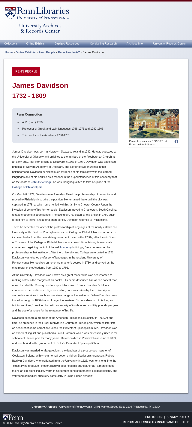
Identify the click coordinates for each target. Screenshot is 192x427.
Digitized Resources (67, 43)
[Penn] (153, 123)
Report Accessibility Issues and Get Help (156, 422)
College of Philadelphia (27, 187)
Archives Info (135, 43)
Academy (65, 247)
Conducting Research (103, 43)
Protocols (154, 417)
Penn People (47, 52)
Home (9, 52)
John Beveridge (41, 182)
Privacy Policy (177, 417)
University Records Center (169, 43)
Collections (11, 43)
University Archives (44, 406)
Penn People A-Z (69, 52)
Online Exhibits (35, 43)
